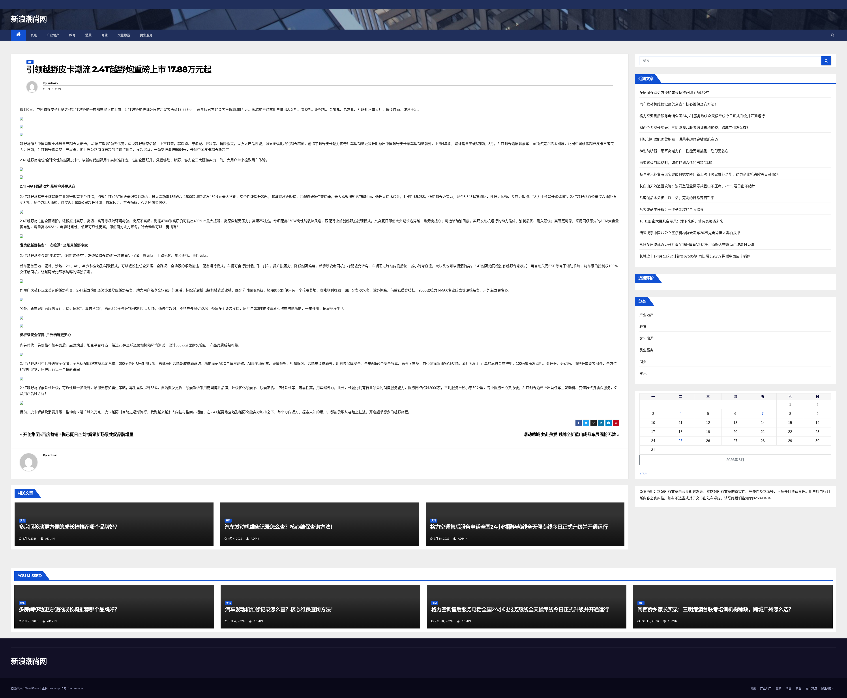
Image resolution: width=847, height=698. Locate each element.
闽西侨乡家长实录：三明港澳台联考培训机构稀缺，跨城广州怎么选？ (694, 128)
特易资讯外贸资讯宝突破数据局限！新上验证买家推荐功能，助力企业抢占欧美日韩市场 (709, 174)
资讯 (34, 35)
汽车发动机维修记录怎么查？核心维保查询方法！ (280, 527)
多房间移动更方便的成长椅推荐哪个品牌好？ (69, 527)
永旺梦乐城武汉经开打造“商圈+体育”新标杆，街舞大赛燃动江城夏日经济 (697, 244)
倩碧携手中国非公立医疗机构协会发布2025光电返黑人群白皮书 (689, 233)
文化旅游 (124, 35)
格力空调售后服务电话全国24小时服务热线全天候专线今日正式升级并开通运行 (519, 527)
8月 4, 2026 (237, 621)
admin (53, 83)
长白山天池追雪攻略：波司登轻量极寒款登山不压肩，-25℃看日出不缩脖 (697, 186)
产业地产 (53, 35)
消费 (88, 35)
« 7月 (643, 473)
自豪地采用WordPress (25, 688)
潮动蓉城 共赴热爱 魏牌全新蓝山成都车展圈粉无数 (570, 434)
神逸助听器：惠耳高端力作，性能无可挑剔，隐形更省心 (684, 151)
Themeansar (75, 688)
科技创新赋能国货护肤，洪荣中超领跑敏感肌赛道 (678, 139)
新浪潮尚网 (29, 19)
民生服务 (146, 35)
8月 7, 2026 (30, 621)
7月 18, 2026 (444, 621)
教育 (72, 35)
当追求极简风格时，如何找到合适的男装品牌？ (676, 163)
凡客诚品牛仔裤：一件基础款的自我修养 (671, 209)
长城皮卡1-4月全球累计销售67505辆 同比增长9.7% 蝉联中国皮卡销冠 (695, 256)
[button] (832, 35)
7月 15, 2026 (650, 621)
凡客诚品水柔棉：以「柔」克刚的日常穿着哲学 (676, 198)
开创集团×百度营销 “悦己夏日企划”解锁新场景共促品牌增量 (77, 434)
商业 (104, 35)
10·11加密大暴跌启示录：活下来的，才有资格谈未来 (681, 221)
